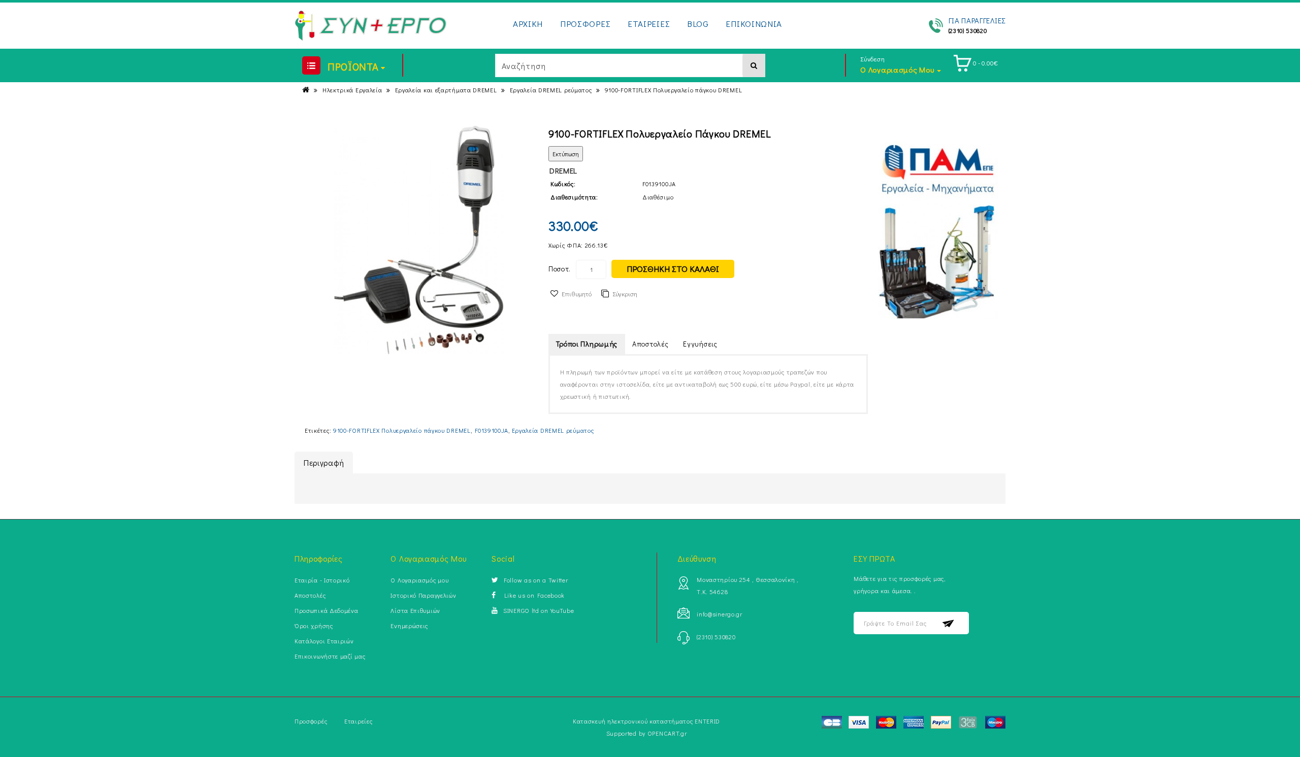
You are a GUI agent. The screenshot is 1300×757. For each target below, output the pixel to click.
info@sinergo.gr (719, 614)
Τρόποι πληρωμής (587, 344)
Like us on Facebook (533, 595)
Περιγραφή (324, 462)
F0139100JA (491, 430)
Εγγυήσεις (700, 344)
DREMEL (563, 170)
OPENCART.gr (667, 733)
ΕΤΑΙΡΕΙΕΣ (649, 23)
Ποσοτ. (559, 268)
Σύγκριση (624, 293)
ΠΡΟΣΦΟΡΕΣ (585, 23)
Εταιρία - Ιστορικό (322, 580)
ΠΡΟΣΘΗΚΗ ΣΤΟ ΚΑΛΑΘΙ (673, 268)
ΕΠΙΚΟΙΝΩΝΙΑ (754, 23)
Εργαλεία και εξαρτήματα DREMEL (446, 90)
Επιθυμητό (577, 293)
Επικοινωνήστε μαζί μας (330, 656)
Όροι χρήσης (314, 626)
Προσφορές (311, 721)
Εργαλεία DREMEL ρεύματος (551, 90)
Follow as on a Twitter (536, 580)
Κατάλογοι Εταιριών (324, 641)
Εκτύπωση (565, 154)
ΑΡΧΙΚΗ (528, 23)
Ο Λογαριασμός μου (419, 580)
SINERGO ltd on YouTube (538, 610)
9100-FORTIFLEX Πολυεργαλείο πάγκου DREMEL (673, 90)
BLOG (698, 23)
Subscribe (948, 623)
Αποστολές (650, 344)
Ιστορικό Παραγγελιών (423, 595)
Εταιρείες (358, 721)
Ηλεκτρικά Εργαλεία (352, 90)
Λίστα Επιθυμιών (415, 610)
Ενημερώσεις (409, 626)
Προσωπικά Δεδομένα (327, 610)
